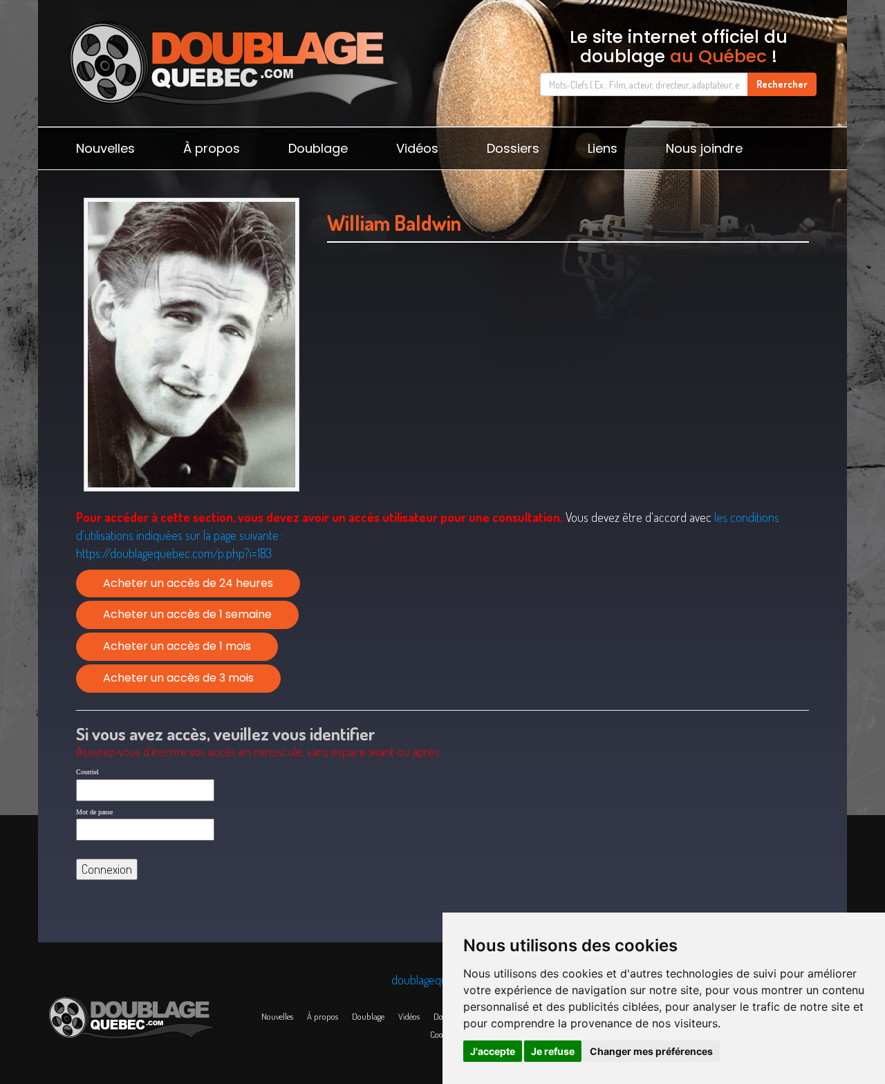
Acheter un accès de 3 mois (178, 678)
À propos (211, 148)
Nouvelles (105, 148)
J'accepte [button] (492, 1051)
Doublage (318, 148)
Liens (602, 148)
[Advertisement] (568, 392)
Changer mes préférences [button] (651, 1051)
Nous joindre (704, 148)
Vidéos (417, 148)
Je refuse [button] (553, 1051)
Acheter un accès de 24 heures (188, 583)
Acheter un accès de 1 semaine (187, 614)
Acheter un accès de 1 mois (177, 646)
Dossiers (513, 148)
